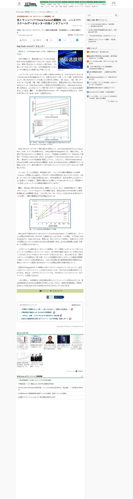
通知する (38, 40)
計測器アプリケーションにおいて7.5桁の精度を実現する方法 (36, 397)
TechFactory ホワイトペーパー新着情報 (29, 376)
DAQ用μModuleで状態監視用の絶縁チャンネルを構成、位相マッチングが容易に (42, 393)
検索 (116, 15)
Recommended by (70, 371)
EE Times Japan (20, 12)
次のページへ (58, 297)
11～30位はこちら (113, 101)
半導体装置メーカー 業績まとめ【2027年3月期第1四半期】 (36, 384)
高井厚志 (70, 35)
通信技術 (27, 12)
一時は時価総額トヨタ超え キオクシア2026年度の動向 (34, 380)
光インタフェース (51, 291)
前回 (20, 51)
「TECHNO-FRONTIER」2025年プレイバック (102, 36)
